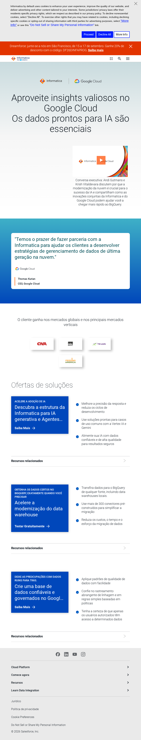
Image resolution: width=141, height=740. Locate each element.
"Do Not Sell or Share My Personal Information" (61, 25)
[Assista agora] (100, 161)
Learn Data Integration (25, 690)
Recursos (17, 682)
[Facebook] (58, 654)
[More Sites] (111, 59)
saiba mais (23, 428)
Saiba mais (96, 50)
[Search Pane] (119, 59)
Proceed (89, 34)
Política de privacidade (25, 709)
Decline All (104, 34)
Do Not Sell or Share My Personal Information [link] (38, 725)
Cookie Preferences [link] (22, 717)
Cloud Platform (20, 667)
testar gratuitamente (30, 526)
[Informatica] (20, 58)
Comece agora (20, 675)
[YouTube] (75, 654)
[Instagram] (83, 654)
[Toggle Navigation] (128, 59)
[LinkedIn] (66, 654)
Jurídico (16, 701)
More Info (122, 34)
